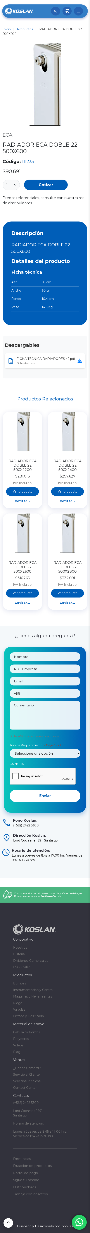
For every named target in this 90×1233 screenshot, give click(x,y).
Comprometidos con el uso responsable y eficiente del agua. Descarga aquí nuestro (48, 895)
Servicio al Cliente (26, 1075)
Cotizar (46, 184)
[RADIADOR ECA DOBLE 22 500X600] (45, 85)
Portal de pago (25, 1173)
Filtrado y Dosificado (28, 1016)
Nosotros (20, 948)
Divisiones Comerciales (30, 961)
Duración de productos (32, 1166)
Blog (16, 1052)
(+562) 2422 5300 (26, 1103)
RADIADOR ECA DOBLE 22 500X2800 (67, 567)
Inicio (7, 29)
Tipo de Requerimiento (35, 745)
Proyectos (21, 1039)
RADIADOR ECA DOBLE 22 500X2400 (67, 465)
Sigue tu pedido (26, 1180)
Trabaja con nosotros (30, 1194)
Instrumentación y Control (33, 990)
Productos (25, 29)
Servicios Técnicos (26, 1081)
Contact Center (25, 1088)
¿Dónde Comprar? (27, 1068)
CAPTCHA (17, 764)
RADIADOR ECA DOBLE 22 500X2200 (22, 465)
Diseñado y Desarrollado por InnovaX (45, 1226)
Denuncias (22, 1159)
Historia (19, 954)
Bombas (19, 983)
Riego (17, 1003)
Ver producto (23, 491)
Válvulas (19, 1009)
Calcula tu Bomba (26, 1032)
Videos (18, 1045)
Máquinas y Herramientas (32, 996)
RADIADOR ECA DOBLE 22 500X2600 (22, 567)
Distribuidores (24, 1187)
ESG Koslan (22, 967)
